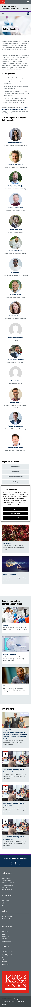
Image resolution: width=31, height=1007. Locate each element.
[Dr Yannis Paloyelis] (15, 286)
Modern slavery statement (8, 1001)
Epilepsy (15, 482)
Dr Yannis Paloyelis (15, 294)
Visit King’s (4, 938)
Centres (5, 625)
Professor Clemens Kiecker (15, 207)
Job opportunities (6, 941)
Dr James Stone (15, 381)
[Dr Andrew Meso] (15, 264)
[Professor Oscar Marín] (15, 221)
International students (7, 885)
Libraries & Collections (7, 916)
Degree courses (6, 878)
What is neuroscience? (9, 575)
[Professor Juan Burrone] (15, 156)
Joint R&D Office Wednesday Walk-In (13, 770)
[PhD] (15, 675)
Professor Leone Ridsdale (15, 337)
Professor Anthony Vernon (15, 426)
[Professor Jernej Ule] (15, 394)
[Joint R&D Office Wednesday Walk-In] (15, 759)
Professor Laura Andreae (15, 142)
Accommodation (6, 918)
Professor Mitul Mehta (15, 251)
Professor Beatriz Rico (15, 316)
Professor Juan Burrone (15, 164)
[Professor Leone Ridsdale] (15, 329)
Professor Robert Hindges (15, 186)
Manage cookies (15, 509)
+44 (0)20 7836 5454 (7, 951)
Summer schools (6, 887)
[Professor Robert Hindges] (15, 177)
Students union (5, 936)
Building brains (15, 467)
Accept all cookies (16, 517)
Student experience (7, 889)
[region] (15, 503)
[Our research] (15, 533)
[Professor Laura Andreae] (15, 134)
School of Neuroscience (9, 6)
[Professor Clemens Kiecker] (15, 199)
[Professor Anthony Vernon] (15, 418)
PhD (4, 686)
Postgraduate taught (7, 880)
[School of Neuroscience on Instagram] (15, 862)
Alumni (3, 905)
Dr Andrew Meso (15, 272)
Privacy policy (17, 999)
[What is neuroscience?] (15, 564)
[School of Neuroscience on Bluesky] (19, 862)
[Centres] (15, 615)
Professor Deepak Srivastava (15, 359)
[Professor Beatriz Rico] (15, 307)
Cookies (4, 1004)
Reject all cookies (15, 513)
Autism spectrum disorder (15, 477)
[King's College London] (15, 981)
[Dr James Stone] (15, 372)
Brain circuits (15, 472)
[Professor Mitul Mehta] (15, 242)
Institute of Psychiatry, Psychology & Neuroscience (15, 8)
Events (3, 934)
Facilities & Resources (9, 654)
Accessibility (21, 1001)
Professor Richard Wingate (15, 448)
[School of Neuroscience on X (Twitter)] (11, 862)
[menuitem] (15, 878)
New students (5, 900)
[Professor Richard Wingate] (15, 439)
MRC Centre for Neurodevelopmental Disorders (15, 108)
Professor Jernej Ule (15, 402)
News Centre (5, 931)
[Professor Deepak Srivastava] (15, 351)
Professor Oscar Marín (15, 229)
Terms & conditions (7, 999)
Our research (7, 543)
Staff (3, 903)
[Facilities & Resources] (15, 644)
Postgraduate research (8, 882)
